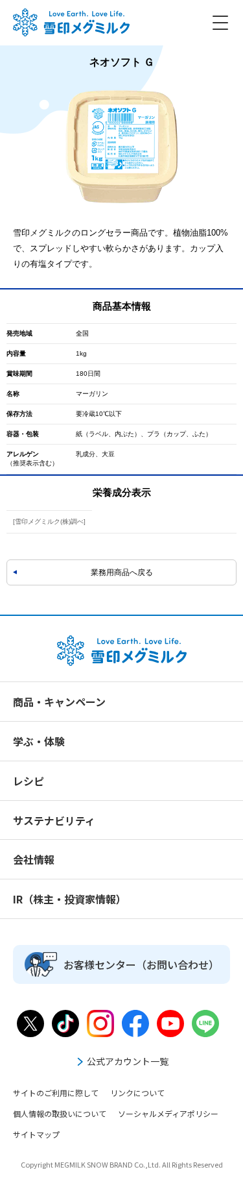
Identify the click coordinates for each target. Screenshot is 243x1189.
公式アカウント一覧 (127, 1061)
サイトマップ (36, 1134)
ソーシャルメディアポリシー (168, 1113)
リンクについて (137, 1092)
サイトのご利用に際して (55, 1092)
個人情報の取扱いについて (59, 1113)
